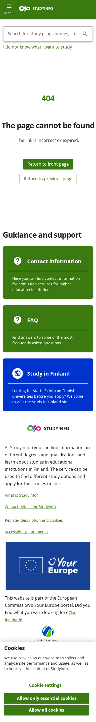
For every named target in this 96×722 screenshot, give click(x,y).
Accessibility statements (26, 531)
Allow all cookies (46, 710)
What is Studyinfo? (21, 495)
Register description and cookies (34, 520)
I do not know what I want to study (37, 47)
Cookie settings (45, 685)
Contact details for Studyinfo (30, 506)
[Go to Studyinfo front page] (38, 9)
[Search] (85, 34)
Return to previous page (48, 179)
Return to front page (48, 164)
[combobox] (44, 34)
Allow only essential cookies (47, 698)
